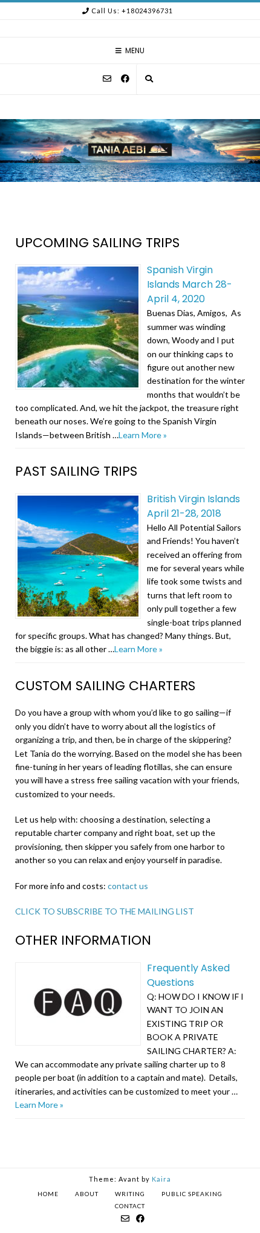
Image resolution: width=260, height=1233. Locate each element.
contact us (128, 886)
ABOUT (87, 1193)
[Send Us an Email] (107, 78)
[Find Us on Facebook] (125, 78)
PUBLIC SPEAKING (192, 1193)
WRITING (130, 1193)
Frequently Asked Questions (188, 975)
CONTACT (130, 1205)
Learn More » (143, 435)
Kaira (161, 1179)
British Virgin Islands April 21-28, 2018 (193, 506)
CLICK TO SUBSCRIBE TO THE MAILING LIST (104, 911)
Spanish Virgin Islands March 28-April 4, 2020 (189, 284)
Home (48, 1193)
